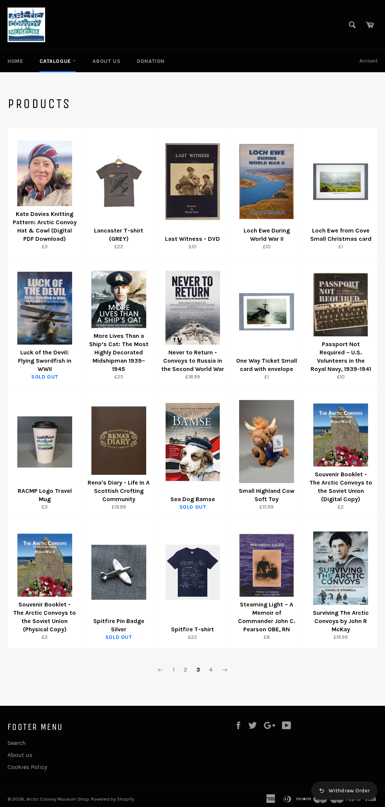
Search (17, 742)
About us (106, 61)
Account (368, 61)
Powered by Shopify (112, 799)
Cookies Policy (27, 767)
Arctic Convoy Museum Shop (57, 799)
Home (15, 61)
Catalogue (56, 61)
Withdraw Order (349, 790)
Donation (151, 61)
